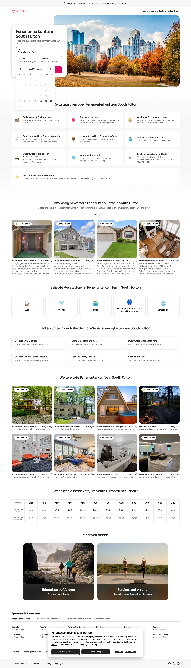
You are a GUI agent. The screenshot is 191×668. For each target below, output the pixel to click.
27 (35, 101)
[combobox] (39, 52)
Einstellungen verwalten (125, 651)
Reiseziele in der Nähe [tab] (21, 619)
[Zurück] (91, 214)
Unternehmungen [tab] (102, 619)
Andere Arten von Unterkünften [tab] (47, 619)
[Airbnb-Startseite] (18, 11)
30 (51, 101)
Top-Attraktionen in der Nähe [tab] (78, 619)
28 (41, 101)
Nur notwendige (96, 651)
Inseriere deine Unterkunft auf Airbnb (160, 11)
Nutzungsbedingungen (53, 663)
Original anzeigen (119, 3)
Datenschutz (35, 663)
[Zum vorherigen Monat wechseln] (20, 69)
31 (20, 106)
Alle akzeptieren (65, 651)
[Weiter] (100, 214)
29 (46, 101)
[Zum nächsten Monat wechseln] (50, 69)
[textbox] (27, 61)
